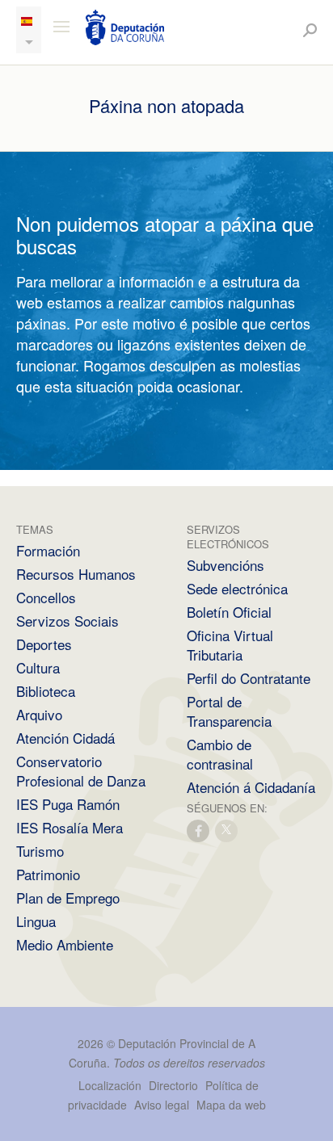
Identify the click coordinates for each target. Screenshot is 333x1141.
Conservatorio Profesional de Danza (80, 771)
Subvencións (225, 565)
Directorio (173, 1085)
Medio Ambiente (64, 944)
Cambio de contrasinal (220, 754)
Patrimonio (48, 874)
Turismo (40, 851)
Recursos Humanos (76, 574)
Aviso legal (161, 1105)
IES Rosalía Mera (69, 827)
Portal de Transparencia (229, 711)
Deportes (44, 644)
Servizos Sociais (67, 620)
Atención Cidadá (65, 738)
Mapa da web (231, 1105)
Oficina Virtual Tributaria (230, 645)
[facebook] (199, 830)
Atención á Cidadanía (251, 787)
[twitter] (227, 830)
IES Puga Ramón (68, 804)
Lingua (36, 921)
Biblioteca (45, 691)
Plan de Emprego (68, 897)
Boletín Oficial (229, 612)
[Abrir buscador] (310, 30)
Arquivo (39, 714)
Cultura (38, 667)
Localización (109, 1085)
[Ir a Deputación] (125, 27)
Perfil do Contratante (248, 678)
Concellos (46, 597)
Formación (48, 550)
